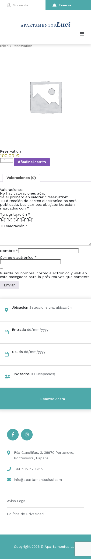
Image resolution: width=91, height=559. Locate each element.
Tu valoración (14, 226)
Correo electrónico (18, 257)
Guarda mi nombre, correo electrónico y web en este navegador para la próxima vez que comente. (45, 275)
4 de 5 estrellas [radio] (23, 219)
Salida (17, 352)
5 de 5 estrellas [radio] (30, 219)
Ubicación (19, 307)
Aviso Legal (17, 501)
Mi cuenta (20, 5)
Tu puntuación (15, 214)
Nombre (9, 250)
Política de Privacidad (25, 514)
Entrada (19, 330)
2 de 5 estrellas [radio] (9, 219)
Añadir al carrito (32, 162)
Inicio (4, 46)
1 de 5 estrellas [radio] (3, 219)
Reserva (65, 5)
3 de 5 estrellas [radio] (16, 219)
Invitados (22, 374)
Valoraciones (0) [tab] (21, 177)
